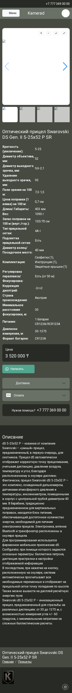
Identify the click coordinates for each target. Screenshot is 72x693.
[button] (36, 383)
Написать (17, 369)
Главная (8, 662)
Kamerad (36, 13)
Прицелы (25, 662)
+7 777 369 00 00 (51, 410)
